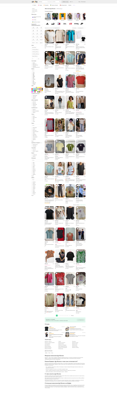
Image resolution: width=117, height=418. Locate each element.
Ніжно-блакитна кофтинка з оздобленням (49, 158)
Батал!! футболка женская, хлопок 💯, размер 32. (49, 312)
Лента (74, 5)
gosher (50, 332)
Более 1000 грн (34, 56)
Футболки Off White (48, 348)
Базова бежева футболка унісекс (80, 114)
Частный (34, 149)
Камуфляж (34, 134)
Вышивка (34, 184)
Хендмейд (46, 5)
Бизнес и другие (35, 151)
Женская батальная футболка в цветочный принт (81, 180)
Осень (34, 121)
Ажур (33, 162)
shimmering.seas (72, 332)
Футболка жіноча (72, 334)
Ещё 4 (33, 195)
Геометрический (35, 131)
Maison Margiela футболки (62, 346)
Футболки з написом (61, 342)
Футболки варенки (48, 346)
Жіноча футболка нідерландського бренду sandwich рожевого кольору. (70, 92)
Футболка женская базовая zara (49, 245)
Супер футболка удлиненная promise (49, 289)
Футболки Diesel (74, 346)
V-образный (35, 154)
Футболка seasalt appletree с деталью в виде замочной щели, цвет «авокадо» (70, 113)
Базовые (34, 109)
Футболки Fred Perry (48, 347)
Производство (35, 144)
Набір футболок (78, 311)
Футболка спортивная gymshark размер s (48, 224)
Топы (52, 352)
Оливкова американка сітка (69, 156)
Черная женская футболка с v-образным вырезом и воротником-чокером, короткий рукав (70, 267)
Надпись (34, 139)
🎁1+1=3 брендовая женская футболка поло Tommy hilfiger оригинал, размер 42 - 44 (70, 180)
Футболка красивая (48, 91)
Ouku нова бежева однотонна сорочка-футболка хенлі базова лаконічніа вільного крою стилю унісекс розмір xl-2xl (80, 136)
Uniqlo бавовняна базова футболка (75, 328)
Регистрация (83, 1)
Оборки (34, 187)
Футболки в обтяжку (75, 347)
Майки (46, 352)
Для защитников (64, 5)
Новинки (69, 5)
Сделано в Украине (55, 5)
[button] (45, 16)
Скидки (40, 5)
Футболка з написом (58, 112)
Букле (34, 167)
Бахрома (34, 192)
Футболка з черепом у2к (59, 223)
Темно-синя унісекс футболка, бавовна (79, 245)
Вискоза (34, 170)
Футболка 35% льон (68, 245)
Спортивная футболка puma (59, 245)
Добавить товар (65, 1)
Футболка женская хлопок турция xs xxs (59, 289)
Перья (34, 191)
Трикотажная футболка (79, 91)
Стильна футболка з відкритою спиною (68, 136)
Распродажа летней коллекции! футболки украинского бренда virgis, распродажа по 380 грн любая (80, 200)
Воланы (34, 193)
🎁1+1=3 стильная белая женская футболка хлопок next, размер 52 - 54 (59, 180)
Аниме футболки (47, 343)
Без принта (34, 130)
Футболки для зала (75, 342)
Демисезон (35, 117)
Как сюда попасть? (82, 204)
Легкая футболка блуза (59, 135)
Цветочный (34, 135)
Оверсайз (34, 96)
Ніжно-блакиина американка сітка (70, 68)
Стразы (59, 341)
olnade (50, 326)
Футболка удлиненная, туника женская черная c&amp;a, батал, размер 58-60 (60, 92)
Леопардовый (35, 136)
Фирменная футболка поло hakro (69, 47)
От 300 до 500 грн (35, 51)
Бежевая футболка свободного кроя (58, 47)
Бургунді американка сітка (80, 156)
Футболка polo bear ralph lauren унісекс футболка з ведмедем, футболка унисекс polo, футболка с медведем (81, 68)
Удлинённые (35, 104)
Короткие (34, 103)
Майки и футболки (34, 11)
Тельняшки (74, 341)
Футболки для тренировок (62, 347)
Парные (34, 112)
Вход (79, 1)
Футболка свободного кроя (49, 46)
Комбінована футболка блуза (70, 310)
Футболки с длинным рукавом (50, 342)
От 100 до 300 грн (35, 49)
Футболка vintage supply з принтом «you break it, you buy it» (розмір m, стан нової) (60, 267)
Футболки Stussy (61, 343)
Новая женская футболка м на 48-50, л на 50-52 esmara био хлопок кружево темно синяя (49, 113)
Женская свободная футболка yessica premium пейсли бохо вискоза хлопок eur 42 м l (49, 268)
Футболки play (60, 348)
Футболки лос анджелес (62, 345)
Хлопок (34, 165)
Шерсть (34, 171)
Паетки (34, 183)
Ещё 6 (33, 141)
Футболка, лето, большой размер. (69, 224)
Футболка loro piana (52, 328)
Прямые (34, 98)
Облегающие (35, 95)
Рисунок (34, 138)
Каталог (35, 5)
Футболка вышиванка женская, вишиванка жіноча (56, 335)
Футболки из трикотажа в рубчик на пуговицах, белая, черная (80, 47)
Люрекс (34, 188)
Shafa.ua (33, 8)
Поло (49, 352)
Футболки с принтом (48, 341)
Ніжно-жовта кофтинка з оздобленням (59, 158)
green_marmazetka (73, 326)
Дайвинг (34, 174)
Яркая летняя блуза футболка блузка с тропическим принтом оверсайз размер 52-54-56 (80, 268)
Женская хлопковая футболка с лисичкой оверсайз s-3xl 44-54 (49, 200)
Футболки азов (74, 345)
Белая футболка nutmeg (59, 310)
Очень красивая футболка (59, 67)
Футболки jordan (74, 343)
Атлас (34, 163)
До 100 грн (34, 47)
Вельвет (34, 169)
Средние (34, 105)
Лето (33, 120)
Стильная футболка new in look (80, 224)
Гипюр (34, 173)
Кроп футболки (47, 345)
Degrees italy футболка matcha (69, 201)
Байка (34, 166)
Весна (34, 116)
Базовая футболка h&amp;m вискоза (49, 136)
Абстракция (35, 127)
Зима (33, 118)
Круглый (34, 156)
